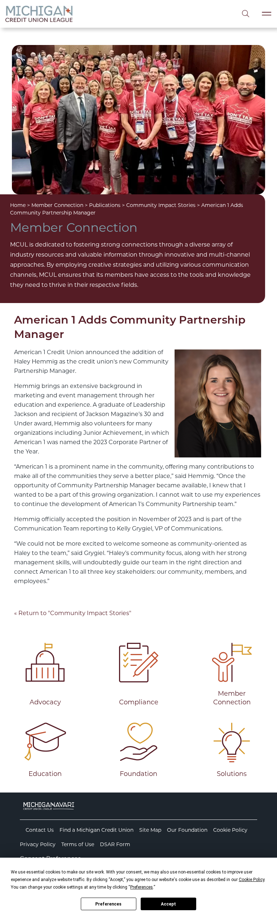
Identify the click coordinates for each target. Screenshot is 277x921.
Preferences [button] (141, 887)
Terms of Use (77, 844)
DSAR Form (115, 844)
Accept (168, 904)
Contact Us (40, 830)
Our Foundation (187, 830)
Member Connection (57, 205)
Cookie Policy (230, 830)
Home (18, 205)
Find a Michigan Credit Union (96, 830)
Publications (104, 205)
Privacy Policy (38, 844)
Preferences (108, 904)
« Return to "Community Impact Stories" (72, 613)
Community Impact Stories (160, 205)
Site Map (150, 830)
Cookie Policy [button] (251, 879)
